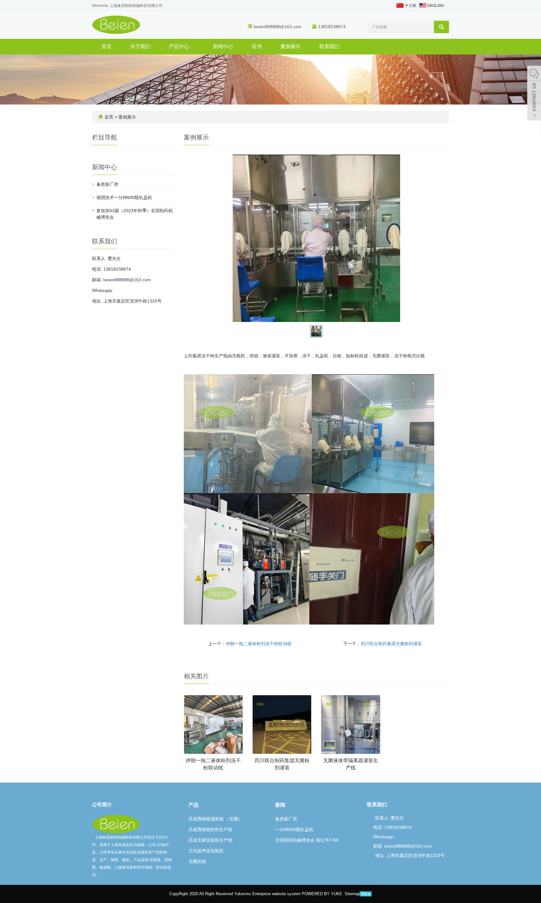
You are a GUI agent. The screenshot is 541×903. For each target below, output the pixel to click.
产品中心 (179, 46)
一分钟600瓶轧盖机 (294, 829)
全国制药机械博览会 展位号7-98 (306, 840)
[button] (192, 46)
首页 (106, 46)
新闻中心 (223, 46)
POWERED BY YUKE (322, 893)
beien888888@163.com (277, 26)
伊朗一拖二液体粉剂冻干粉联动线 (258, 643)
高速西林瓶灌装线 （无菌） (215, 818)
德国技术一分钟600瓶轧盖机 (124, 197)
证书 (257, 46)
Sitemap (352, 893)
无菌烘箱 (197, 861)
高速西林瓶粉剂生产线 (210, 829)
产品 (193, 805)
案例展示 (291, 46)
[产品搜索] (441, 27)
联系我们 (329, 46)
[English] (431, 5)
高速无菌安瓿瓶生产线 (210, 840)
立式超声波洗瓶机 (206, 850)
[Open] (534, 94)
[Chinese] (405, 5)
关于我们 (140, 46)
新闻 (280, 805)
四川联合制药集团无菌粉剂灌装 (391, 643)
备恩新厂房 (107, 184)
